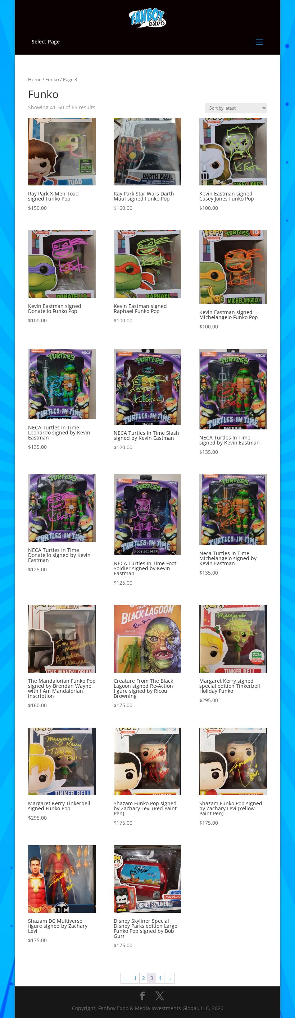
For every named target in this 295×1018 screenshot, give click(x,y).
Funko (52, 79)
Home (34, 79)
